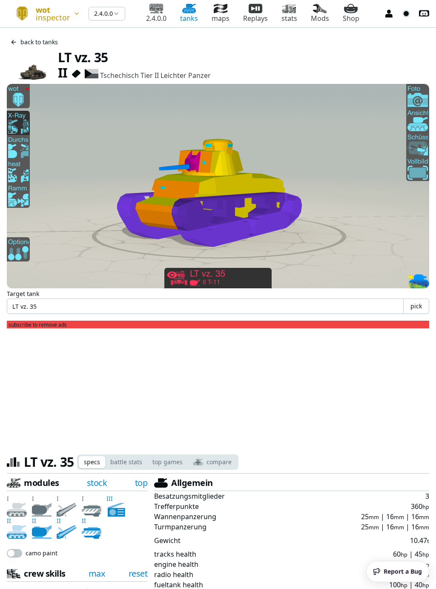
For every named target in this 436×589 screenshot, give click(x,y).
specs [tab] (92, 462)
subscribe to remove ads (38, 325)
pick (416, 306)
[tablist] (157, 462)
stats (289, 18)
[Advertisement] (218, 388)
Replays (255, 18)
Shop (351, 18)
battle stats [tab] (126, 462)
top (141, 482)
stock (97, 482)
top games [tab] (167, 462)
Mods (320, 18)
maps (220, 18)
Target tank (23, 294)
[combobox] (44, 13)
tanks (189, 18)
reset (138, 554)
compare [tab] (219, 462)
